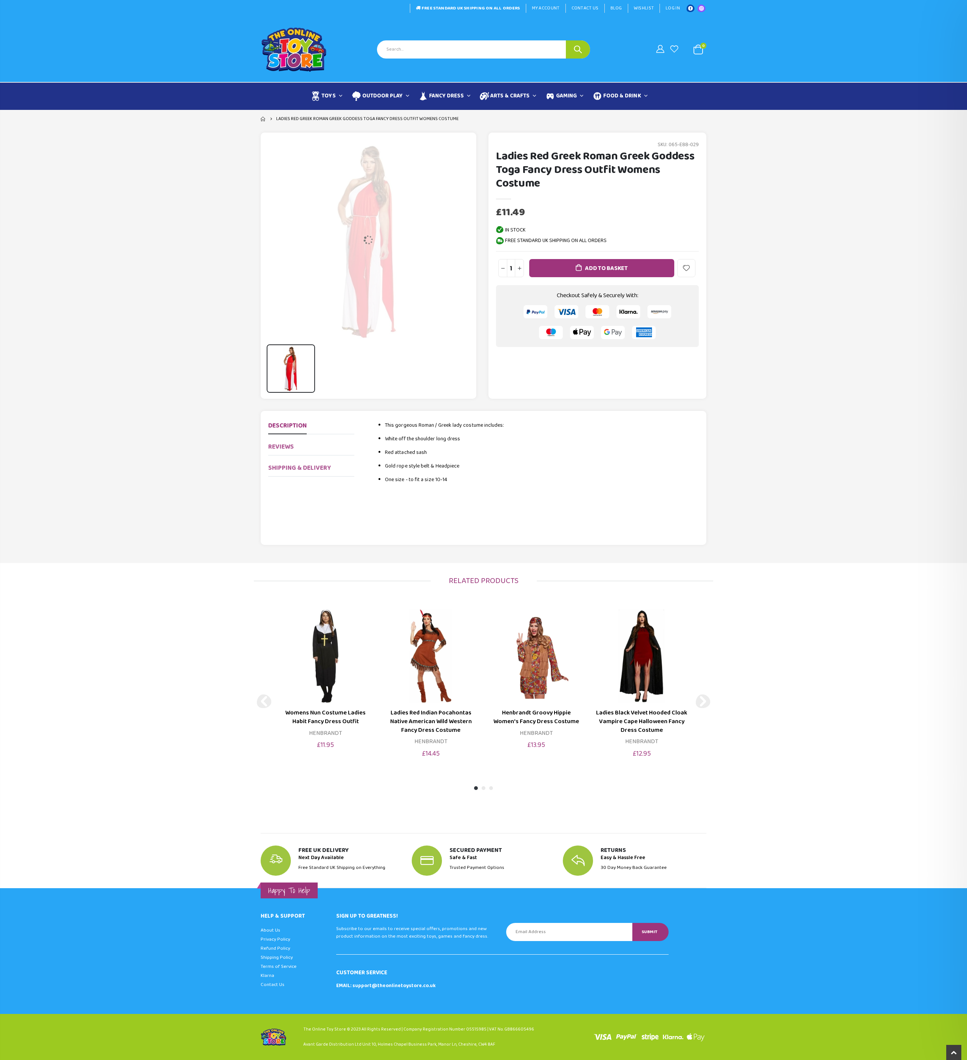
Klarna (267, 976)
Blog (616, 8)
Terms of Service (279, 967)
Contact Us (585, 8)
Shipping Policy (277, 957)
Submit (649, 931)
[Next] (703, 701)
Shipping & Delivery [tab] (299, 468)
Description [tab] (287, 426)
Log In (673, 8)
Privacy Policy (275, 939)
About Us (270, 930)
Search (578, 49)
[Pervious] (264, 701)
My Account (546, 8)
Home (263, 118)
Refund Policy (275, 948)
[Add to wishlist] (686, 268)
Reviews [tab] (281, 447)
